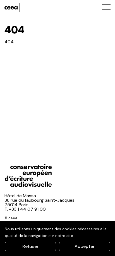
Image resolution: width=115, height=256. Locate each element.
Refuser (30, 246)
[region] (57, 238)
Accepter (85, 246)
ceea (29, 7)
